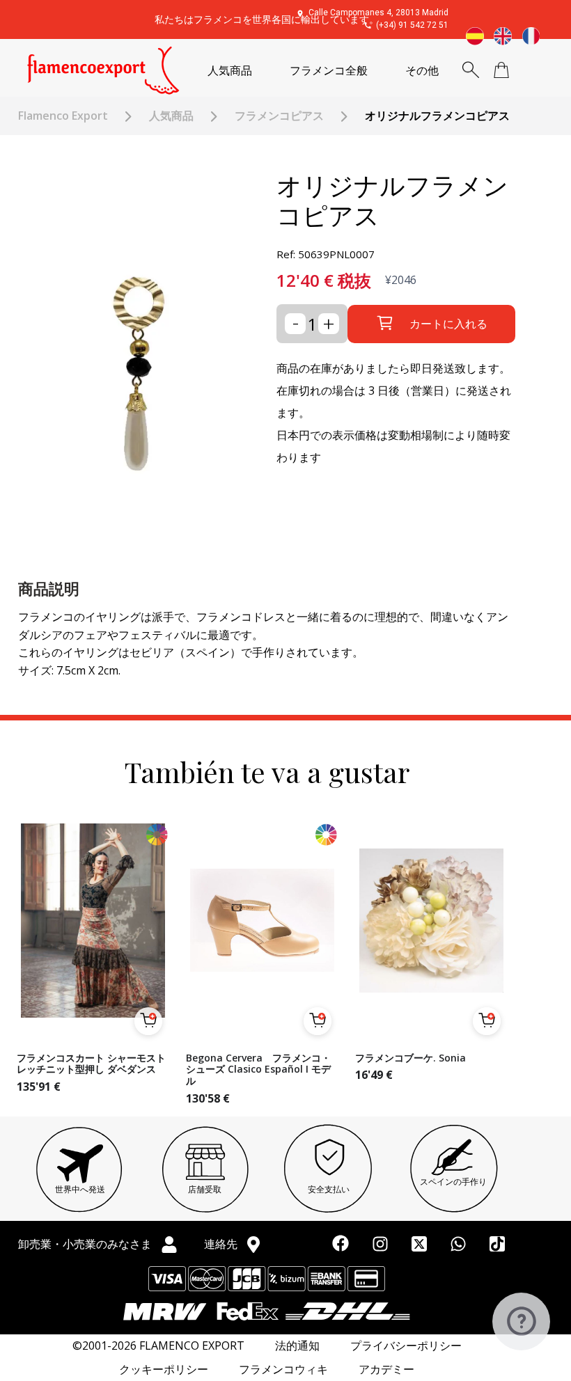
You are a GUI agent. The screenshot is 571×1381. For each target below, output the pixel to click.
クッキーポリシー (163, 1369)
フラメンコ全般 (329, 70)
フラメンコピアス (279, 116)
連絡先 (222, 1244)
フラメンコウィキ (283, 1369)
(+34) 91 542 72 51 (412, 25)
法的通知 (297, 1345)
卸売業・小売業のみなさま (86, 1244)
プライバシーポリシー (406, 1345)
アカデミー (386, 1369)
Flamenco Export (63, 116)
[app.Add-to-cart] (148, 1021)
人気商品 (230, 70)
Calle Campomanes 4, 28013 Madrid (378, 12)
